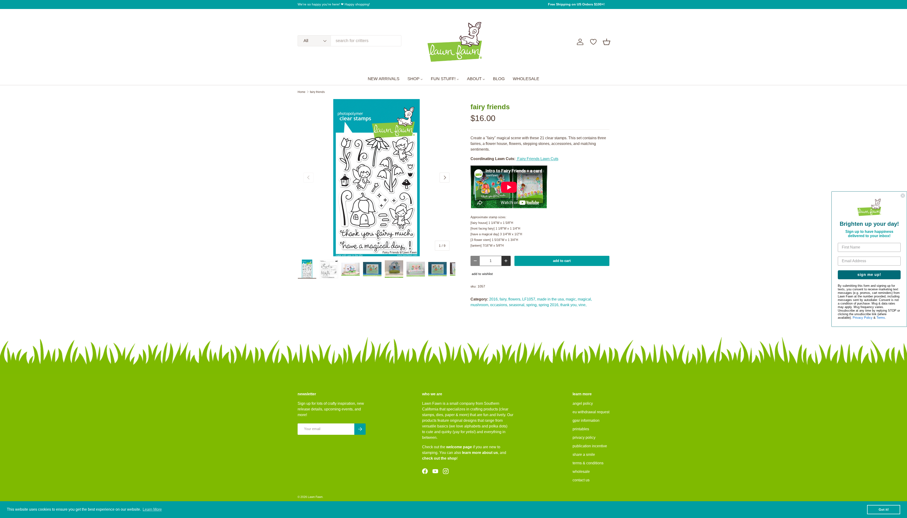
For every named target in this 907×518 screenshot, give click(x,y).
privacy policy (584, 437)
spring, (532, 305)
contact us (581, 480)
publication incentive (590, 446)
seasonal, (517, 305)
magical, (585, 299)
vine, (582, 305)
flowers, (514, 299)
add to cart (562, 261)
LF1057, (529, 299)
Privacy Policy (863, 317)
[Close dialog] (902, 195)
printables (581, 429)
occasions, (499, 305)
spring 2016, (549, 305)
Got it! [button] (884, 509)
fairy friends (317, 92)
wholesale (581, 472)
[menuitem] (383, 79)
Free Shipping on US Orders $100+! (576, 4)
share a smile (584, 455)
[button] (606, 42)
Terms (881, 317)
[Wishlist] (593, 42)
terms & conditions (588, 463)
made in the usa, (551, 299)
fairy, (503, 299)
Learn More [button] (152, 509)
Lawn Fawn (315, 497)
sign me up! (869, 275)
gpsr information (586, 420)
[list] (376, 178)
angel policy (583, 403)
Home (301, 92)
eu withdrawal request (591, 412)
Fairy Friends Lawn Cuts (537, 159)
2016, (494, 299)
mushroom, (480, 305)
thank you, (569, 305)
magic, (571, 299)
